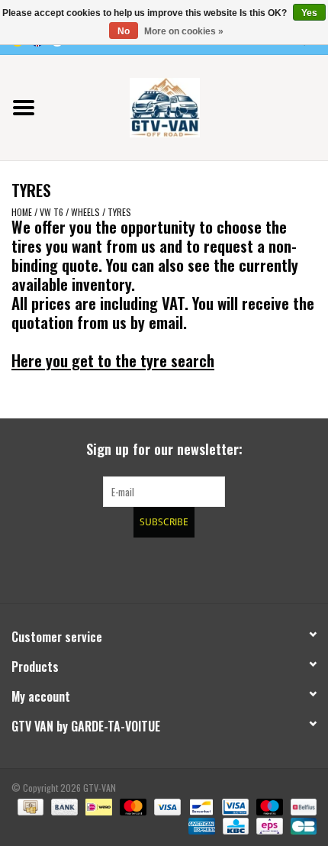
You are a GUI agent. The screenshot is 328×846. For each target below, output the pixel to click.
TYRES (119, 211)
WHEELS (85, 211)
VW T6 (51, 211)
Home (21, 211)
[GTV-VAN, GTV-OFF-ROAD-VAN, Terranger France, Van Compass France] (187, 106)
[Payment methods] (29, 805)
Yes (309, 13)
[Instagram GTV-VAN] (244, 568)
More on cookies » (183, 31)
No (123, 31)
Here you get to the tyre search (112, 360)
